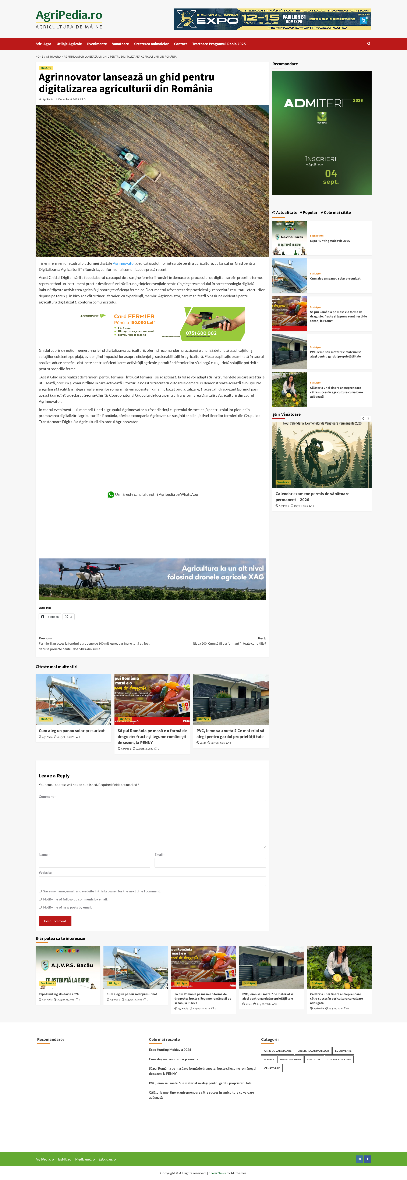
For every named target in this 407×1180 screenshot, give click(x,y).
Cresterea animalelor (151, 44)
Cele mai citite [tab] (337, 213)
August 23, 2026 (65, 999)
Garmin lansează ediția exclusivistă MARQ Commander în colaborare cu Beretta (315, 497)
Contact (180, 44)
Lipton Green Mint (50, 1121)
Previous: (94, 643)
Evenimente (97, 44)
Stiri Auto (44, 1062)
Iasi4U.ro (64, 1159)
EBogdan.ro (107, 1159)
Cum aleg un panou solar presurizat (72, 731)
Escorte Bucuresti (50, 1088)
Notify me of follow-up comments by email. (75, 899)
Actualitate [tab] (286, 213)
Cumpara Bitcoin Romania (56, 1075)
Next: (229, 641)
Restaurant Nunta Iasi (53, 1049)
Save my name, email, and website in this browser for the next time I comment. (102, 891)
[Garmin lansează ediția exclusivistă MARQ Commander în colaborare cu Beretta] (322, 455)
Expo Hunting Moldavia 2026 (330, 240)
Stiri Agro (43, 44)
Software (43, 1127)
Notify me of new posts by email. (67, 907)
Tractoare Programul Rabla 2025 (219, 44)
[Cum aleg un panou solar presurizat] (73, 699)
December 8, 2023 (68, 99)
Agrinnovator (124, 263)
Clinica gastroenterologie (55, 1082)
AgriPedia (47, 99)
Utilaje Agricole (69, 44)
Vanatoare (120, 44)
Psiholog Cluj (46, 1114)
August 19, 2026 (65, 737)
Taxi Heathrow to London (55, 1101)
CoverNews (217, 1173)
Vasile (203, 743)
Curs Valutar (46, 1069)
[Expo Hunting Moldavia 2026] (289, 237)
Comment (47, 796)
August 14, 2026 (144, 749)
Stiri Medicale (47, 1056)
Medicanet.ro (85, 1159)
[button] (369, 44)
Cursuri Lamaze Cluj (51, 1108)
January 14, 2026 (303, 506)
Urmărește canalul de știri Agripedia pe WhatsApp (156, 494)
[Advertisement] (152, 456)
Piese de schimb (290, 1059)
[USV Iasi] (322, 133)
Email (159, 854)
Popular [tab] (310, 213)
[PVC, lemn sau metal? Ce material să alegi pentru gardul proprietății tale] (231, 699)
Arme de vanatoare (277, 1050)
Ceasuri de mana (49, 1134)
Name (44, 854)
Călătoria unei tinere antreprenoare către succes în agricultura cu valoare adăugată (336, 392)
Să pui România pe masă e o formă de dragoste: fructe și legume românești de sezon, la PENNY (152, 737)
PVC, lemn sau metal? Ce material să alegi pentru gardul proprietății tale (230, 734)
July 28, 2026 (218, 743)
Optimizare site (48, 1095)
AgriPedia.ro (45, 1159)
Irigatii (269, 1059)
